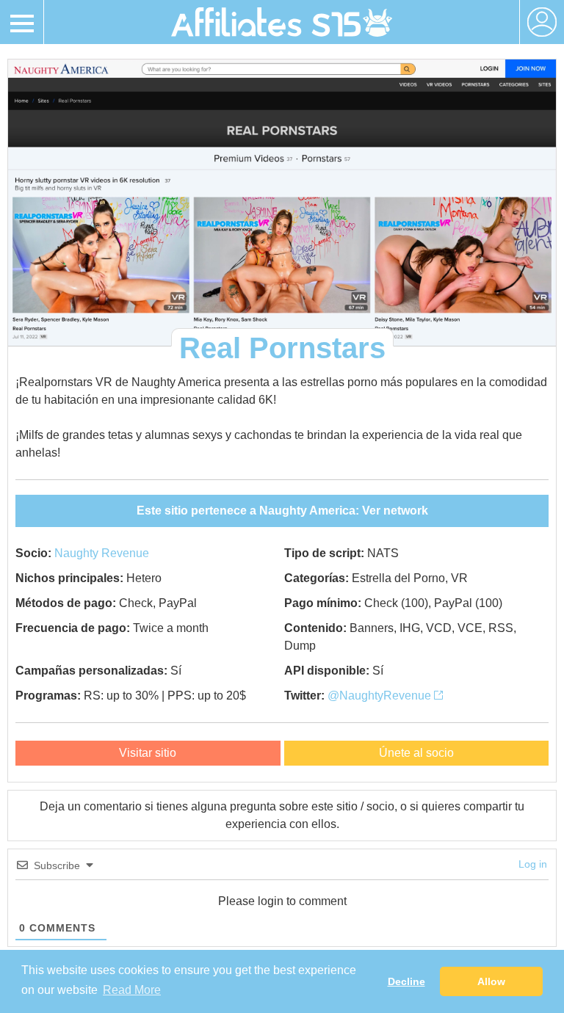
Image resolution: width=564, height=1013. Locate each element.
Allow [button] (491, 981)
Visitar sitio (147, 753)
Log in (532, 864)
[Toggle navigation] (22, 22)
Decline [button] (406, 981)
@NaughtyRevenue (381, 695)
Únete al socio (416, 753)
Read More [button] (132, 990)
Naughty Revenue (101, 553)
